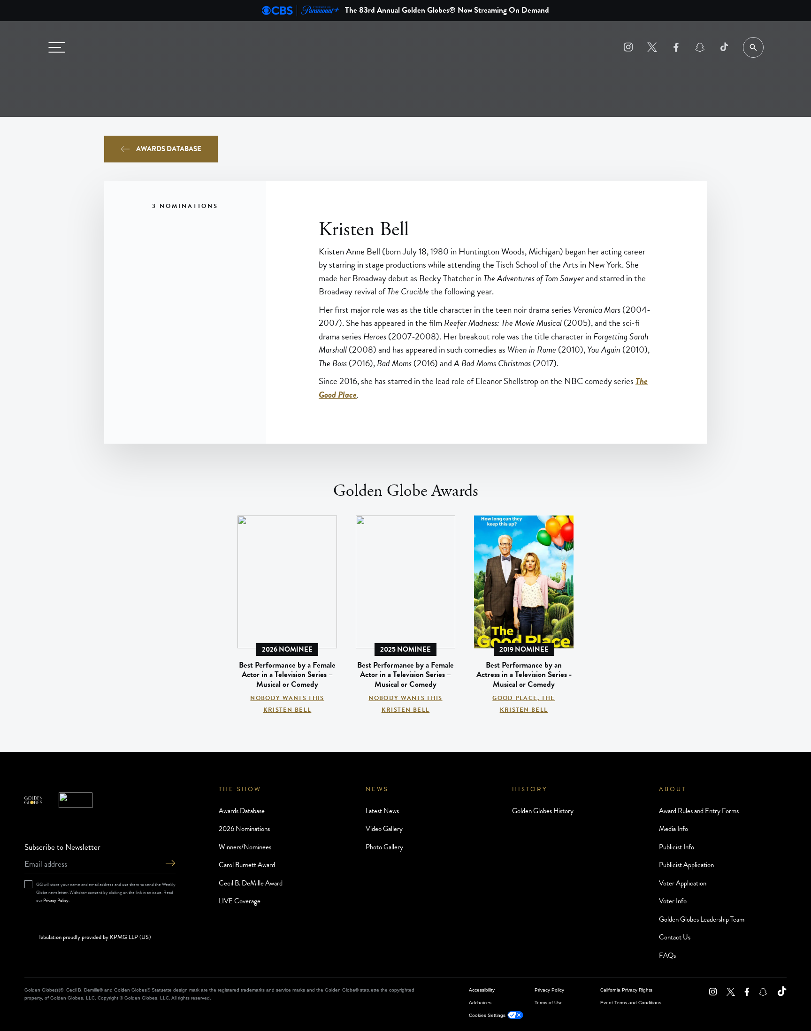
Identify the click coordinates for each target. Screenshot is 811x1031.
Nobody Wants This (287, 698)
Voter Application (682, 883)
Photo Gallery (384, 847)
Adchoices (480, 1002)
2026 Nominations (244, 828)
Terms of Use (549, 1002)
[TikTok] (724, 47)
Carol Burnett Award (247, 865)
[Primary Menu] (56, 47)
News (377, 789)
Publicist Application (686, 865)
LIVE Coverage (239, 901)
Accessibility (482, 990)
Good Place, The (523, 698)
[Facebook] (676, 47)
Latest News (382, 811)
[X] (652, 47)
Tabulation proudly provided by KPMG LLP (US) (94, 937)
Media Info (673, 828)
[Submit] (170, 864)
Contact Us (674, 937)
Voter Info (673, 901)
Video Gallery (384, 828)
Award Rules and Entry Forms (699, 811)
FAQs (667, 955)
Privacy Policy (56, 900)
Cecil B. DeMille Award (251, 883)
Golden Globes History (543, 811)
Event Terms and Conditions (630, 1002)
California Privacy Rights (626, 990)
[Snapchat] (700, 47)
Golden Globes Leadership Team (701, 919)
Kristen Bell (287, 710)
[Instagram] (628, 47)
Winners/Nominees (245, 847)
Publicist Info (676, 847)
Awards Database (168, 149)
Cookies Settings (487, 1015)
